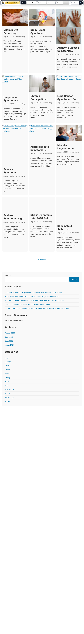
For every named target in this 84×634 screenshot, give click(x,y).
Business (41, 3)
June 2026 (9, 341)
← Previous (42, 259)
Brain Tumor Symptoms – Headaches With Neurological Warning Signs (32, 296)
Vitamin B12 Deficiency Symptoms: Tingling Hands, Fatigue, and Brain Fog (33, 292)
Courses (8, 366)
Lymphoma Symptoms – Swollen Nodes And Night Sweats (27, 304)
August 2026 (10, 333)
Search (8, 275)
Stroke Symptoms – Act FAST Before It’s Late (41, 218)
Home (23, 3)
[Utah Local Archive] (3, 3)
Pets (6, 385)
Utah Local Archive (12, 3)
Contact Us (30, 3)
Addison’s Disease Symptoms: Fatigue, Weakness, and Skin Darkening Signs (34, 300)
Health (7, 370)
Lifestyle (50, 3)
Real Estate (9, 389)
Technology (9, 397)
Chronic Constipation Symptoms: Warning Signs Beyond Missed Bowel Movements (37, 308)
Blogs (7, 358)
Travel (58, 3)
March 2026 (9, 345)
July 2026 (9, 337)
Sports (7, 393)
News (7, 381)
